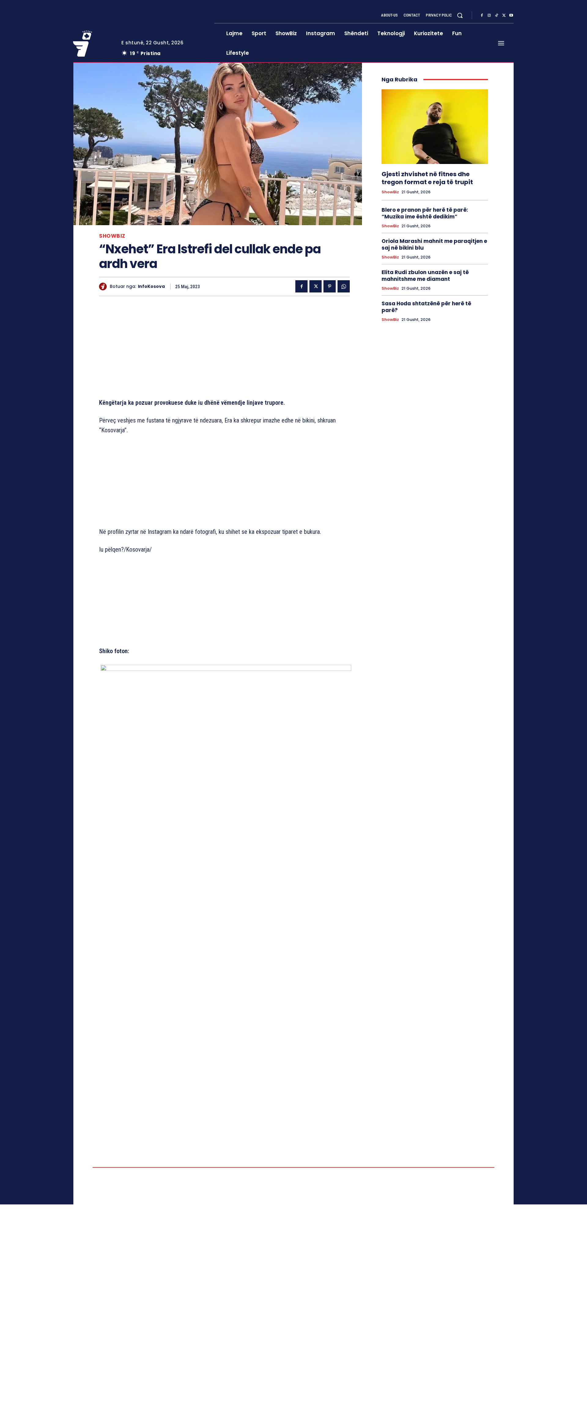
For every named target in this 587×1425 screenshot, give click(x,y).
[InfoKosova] (104, 286)
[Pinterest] (329, 286)
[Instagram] (489, 15)
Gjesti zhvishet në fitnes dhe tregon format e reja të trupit (427, 178)
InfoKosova (151, 286)
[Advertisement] (224, 348)
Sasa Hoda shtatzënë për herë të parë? (426, 307)
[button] (459, 15)
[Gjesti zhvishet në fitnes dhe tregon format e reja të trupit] (435, 126)
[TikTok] (496, 15)
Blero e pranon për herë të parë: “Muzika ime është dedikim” (425, 213)
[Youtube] (511, 15)
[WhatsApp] (344, 286)
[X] (504, 15)
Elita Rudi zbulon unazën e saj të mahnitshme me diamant (425, 276)
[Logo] (92, 43)
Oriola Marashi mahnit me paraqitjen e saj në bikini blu (434, 244)
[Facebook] (481, 15)
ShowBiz (112, 236)
